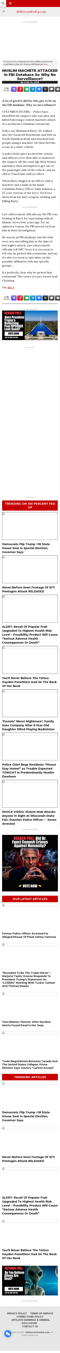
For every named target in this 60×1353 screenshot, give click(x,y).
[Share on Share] (39, 89)
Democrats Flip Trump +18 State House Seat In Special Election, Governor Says (26, 548)
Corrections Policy (30, 1316)
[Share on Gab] (26, 89)
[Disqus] (30, 385)
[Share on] (51, 89)
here (46, 64)
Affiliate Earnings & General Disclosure (30, 1322)
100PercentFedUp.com (37, 1332)
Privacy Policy (17, 1313)
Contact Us (30, 1326)
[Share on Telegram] (33, 89)
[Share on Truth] (14, 89)
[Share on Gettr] (20, 89)
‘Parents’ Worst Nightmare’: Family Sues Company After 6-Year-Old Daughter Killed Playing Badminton (28, 725)
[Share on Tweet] (45, 89)
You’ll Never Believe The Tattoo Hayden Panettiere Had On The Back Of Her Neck (29, 682)
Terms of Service (41, 1313)
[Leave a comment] (7, 1333)
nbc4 (11, 287)
